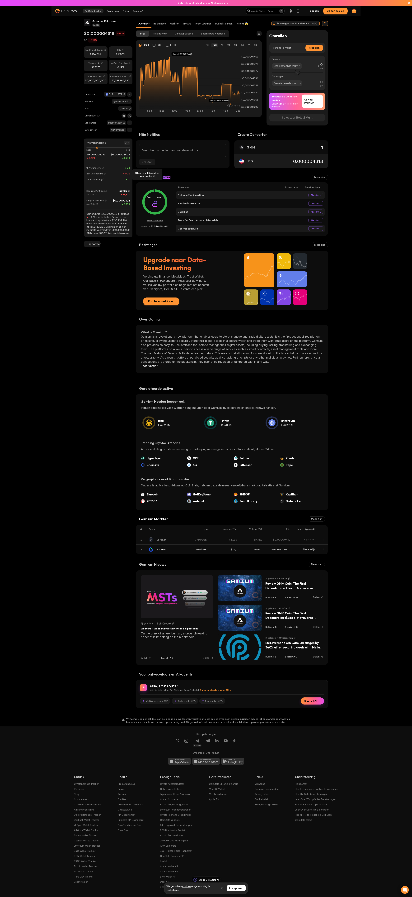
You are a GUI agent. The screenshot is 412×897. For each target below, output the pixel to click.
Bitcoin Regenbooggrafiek (174, 804)
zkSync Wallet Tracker (86, 825)
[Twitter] (129, 115)
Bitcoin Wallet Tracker (85, 866)
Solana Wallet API (169, 871)
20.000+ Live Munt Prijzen (174, 840)
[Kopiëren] (124, 94)
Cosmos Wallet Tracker (86, 840)
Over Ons (123, 830)
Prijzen (121, 789)
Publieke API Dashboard (131, 820)
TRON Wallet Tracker (85, 861)
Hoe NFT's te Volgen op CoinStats (313, 814)
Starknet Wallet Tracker (86, 820)
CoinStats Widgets (170, 820)
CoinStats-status (303, 820)
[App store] (179, 761)
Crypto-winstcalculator (172, 783)
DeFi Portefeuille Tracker (87, 814)
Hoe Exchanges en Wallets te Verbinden (316, 789)
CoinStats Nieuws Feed (130, 825)
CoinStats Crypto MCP (172, 856)
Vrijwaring (260, 783)
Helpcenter (301, 783)
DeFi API (164, 881)
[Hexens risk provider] (155, 226)
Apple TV (214, 799)
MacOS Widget (217, 789)
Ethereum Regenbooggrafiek (175, 809)
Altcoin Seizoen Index (171, 835)
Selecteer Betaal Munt (297, 117)
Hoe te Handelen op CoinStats (311, 804)
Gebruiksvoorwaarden (267, 789)
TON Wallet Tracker (84, 856)
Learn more (221, 2)
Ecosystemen (81, 881)
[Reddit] (208, 743)
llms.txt (163, 861)
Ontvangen (278, 76)
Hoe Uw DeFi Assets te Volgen (311, 794)
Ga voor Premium (309, 101)
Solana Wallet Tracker (85, 835)
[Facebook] (234, 743)
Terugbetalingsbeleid (266, 804)
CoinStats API (125, 809)
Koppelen (314, 47)
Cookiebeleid (262, 799)
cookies (186, 886)
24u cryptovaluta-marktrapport (176, 825)
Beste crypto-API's (187, 701)
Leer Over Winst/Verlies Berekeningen (315, 799)
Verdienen (79, 789)
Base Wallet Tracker (84, 850)
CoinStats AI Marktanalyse (87, 804)
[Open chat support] (405, 890)
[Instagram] (186, 743)
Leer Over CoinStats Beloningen (312, 809)
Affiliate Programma (84, 809)
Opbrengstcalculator (171, 789)
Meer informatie (155, 220)
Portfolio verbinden (161, 301)
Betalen (276, 59)
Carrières (123, 799)
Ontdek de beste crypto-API (214, 690)
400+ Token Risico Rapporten (176, 850)
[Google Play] (232, 761)
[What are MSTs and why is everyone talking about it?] (177, 596)
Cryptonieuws (81, 799)
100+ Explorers (168, 845)
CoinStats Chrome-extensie (223, 783)
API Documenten (126, 814)
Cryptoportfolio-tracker (86, 783)
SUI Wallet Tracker (84, 871)
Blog (76, 794)
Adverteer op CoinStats (130, 804)
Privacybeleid (262, 794)
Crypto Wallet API (169, 866)
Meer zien (320, 177)
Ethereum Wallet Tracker (87, 845)
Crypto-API (310, 701)
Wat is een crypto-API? (157, 701)
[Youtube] (226, 743)
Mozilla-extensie (218, 794)
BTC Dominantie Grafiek (172, 830)
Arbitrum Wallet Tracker (86, 830)
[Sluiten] (407, 3)
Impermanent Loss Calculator (175, 794)
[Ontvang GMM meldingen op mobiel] (325, 23)
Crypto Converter (169, 799)
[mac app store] (206, 761)
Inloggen (314, 11)
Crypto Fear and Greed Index (175, 814)
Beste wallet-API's (214, 701)
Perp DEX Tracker (83, 876)
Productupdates (126, 783)
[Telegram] (124, 115)
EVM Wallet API (168, 876)
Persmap (122, 794)
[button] (124, 94)
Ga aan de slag (335, 11)
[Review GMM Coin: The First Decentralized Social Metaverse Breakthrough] (240, 588)
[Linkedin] (217, 743)
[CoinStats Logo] (66, 11)
